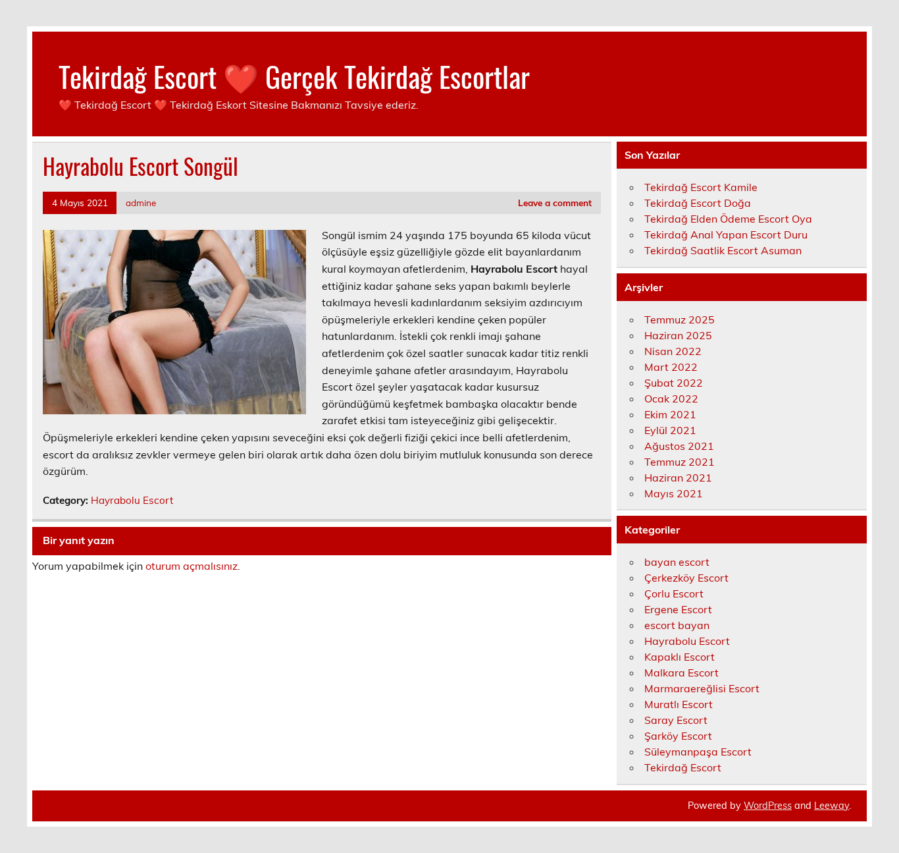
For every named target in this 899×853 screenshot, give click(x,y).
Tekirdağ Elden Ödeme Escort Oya (728, 218)
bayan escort (676, 561)
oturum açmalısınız (191, 565)
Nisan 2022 (673, 351)
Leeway (831, 806)
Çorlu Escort (674, 593)
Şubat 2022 (673, 382)
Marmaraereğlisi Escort (701, 688)
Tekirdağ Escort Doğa (697, 202)
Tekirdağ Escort (682, 767)
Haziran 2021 (678, 477)
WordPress (768, 806)
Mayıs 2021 (673, 493)
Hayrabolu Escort (132, 500)
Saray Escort (675, 720)
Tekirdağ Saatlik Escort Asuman (723, 250)
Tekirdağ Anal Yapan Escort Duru (726, 234)
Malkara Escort (681, 672)
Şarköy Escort (678, 735)
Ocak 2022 (671, 398)
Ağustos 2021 (679, 446)
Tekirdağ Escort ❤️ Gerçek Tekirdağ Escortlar (294, 76)
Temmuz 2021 (679, 461)
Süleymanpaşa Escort (698, 751)
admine (141, 202)
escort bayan (676, 625)
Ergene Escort (678, 609)
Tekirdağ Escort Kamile (701, 187)
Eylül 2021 (670, 430)
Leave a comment (555, 202)
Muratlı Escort (678, 704)
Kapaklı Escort (679, 656)
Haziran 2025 (678, 335)
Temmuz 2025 (679, 319)
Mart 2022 (671, 366)
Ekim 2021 (670, 414)
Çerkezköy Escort (686, 577)
